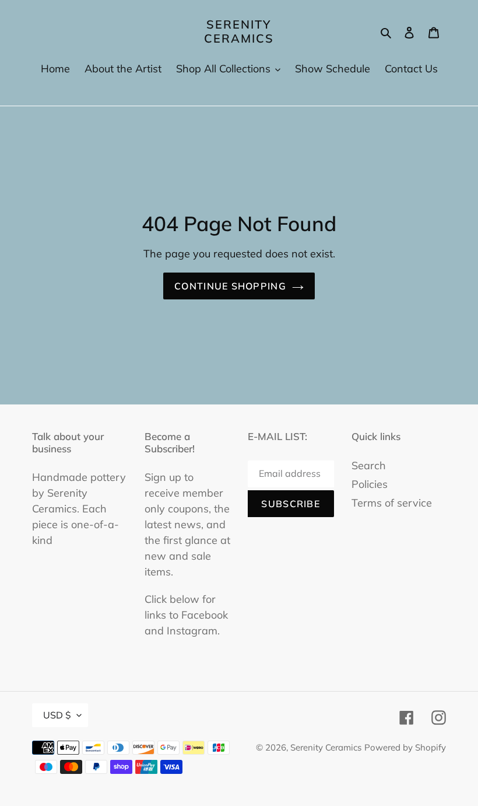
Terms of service (392, 503)
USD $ (57, 715)
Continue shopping (230, 286)
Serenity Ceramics (239, 32)
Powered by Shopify (405, 747)
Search (369, 465)
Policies (370, 484)
